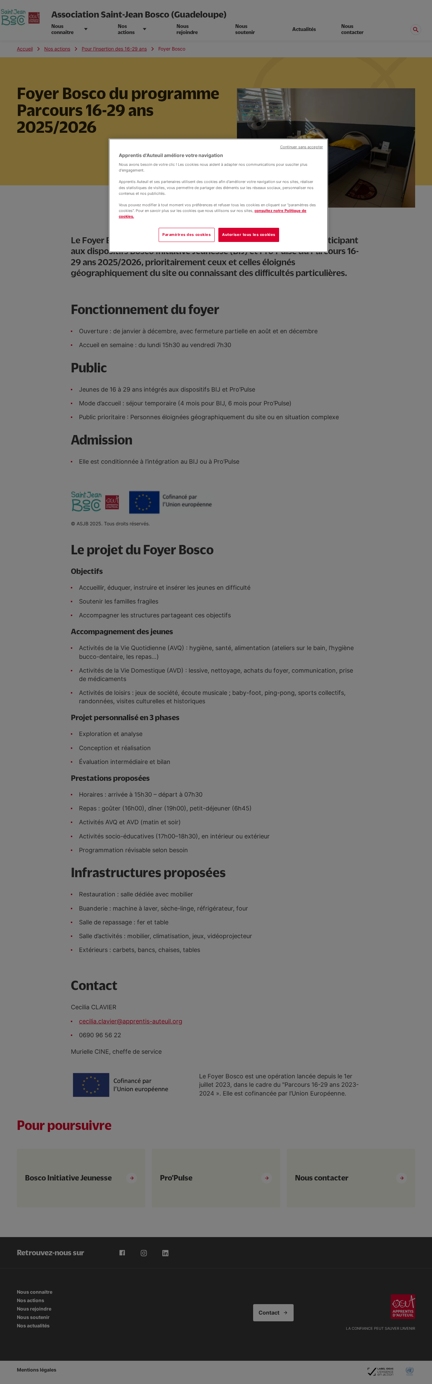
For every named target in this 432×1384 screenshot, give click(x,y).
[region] (218, 195)
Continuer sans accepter (301, 147)
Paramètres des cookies (186, 234)
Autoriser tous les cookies (248, 234)
